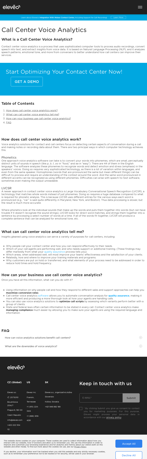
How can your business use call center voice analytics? (38, 118)
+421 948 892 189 (52, 406)
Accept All (129, 443)
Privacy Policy (80, 447)
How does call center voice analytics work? (32, 110)
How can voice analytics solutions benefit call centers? (38, 337)
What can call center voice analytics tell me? (32, 114)
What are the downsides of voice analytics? (31, 346)
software (43, 295)
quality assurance (54, 251)
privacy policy (113, 417)
